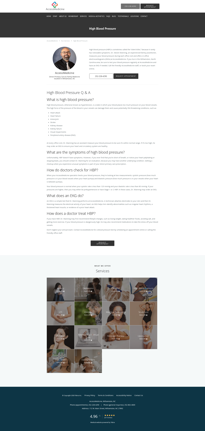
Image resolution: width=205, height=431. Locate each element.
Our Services (65, 41)
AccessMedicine (52, 41)
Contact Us (138, 395)
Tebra (113, 422)
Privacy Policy (89, 395)
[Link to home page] (51, 6)
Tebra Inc (78, 395)
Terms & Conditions (105, 395)
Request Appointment (126, 76)
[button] (149, 6)
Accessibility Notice (124, 395)
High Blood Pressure (80, 41)
